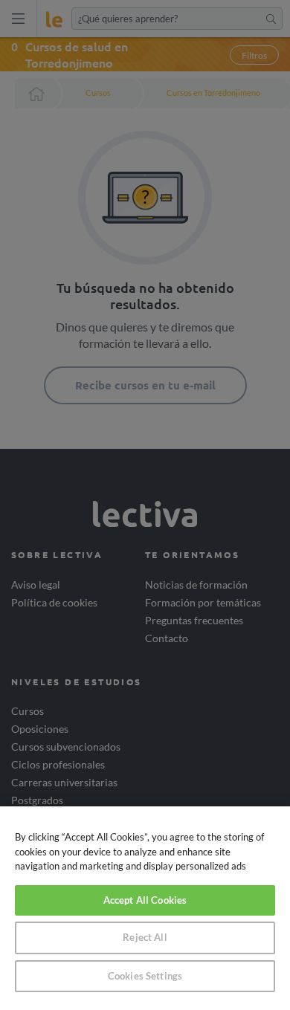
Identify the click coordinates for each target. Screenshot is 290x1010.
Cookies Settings (145, 976)
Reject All (145, 937)
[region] (145, 908)
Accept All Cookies (145, 900)
